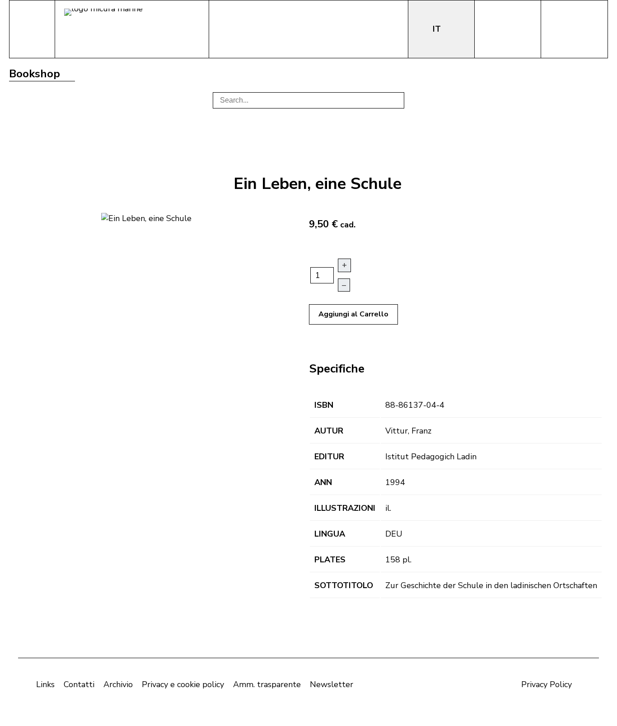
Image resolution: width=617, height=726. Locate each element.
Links (45, 684)
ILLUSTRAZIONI (344, 508)
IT (438, 29)
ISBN (323, 405)
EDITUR (329, 456)
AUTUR (328, 430)
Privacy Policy (546, 684)
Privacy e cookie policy (183, 684)
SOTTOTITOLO (343, 585)
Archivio (118, 684)
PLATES (330, 559)
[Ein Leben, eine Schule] (146, 217)
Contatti (79, 684)
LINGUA (329, 533)
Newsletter (331, 684)
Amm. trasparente (267, 684)
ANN (323, 482)
